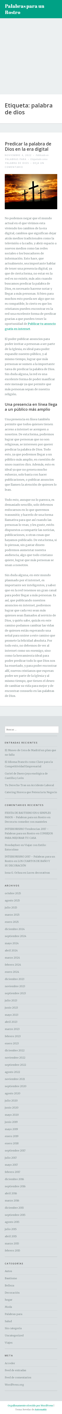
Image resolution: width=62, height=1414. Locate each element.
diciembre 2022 (14, 1050)
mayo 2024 (12, 943)
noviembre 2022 (15, 1057)
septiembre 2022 (15, 1064)
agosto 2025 (12, 900)
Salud (8, 1321)
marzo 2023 (12, 1029)
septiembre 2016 (15, 1186)
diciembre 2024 (15, 929)
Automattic (41, 1409)
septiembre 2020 (15, 1086)
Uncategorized (14, 1335)
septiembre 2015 (15, 1214)
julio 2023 (11, 1000)
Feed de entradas (15, 1370)
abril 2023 (11, 1021)
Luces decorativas (38, 872)
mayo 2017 (11, 1164)
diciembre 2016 (14, 1179)
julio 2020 (11, 1100)
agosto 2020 (12, 1093)
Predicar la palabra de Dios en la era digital (28, 146)
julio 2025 (11, 907)
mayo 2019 (11, 1129)
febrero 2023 (13, 1036)
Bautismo (11, 1278)
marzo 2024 (12, 957)
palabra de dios (17, 162)
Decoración (12, 1292)
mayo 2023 (11, 1014)
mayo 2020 (12, 1114)
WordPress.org (14, 1384)
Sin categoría (13, 1328)
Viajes (9, 1342)
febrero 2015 (12, 1250)
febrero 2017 (12, 1172)
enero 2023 (12, 1043)
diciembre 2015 (14, 1207)
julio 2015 (11, 1229)
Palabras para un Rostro (24, 9)
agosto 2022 (12, 1072)
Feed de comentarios (18, 1377)
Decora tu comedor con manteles (26, 821)
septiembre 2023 (15, 993)
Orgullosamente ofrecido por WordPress (30, 1405)
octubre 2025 (13, 893)
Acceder (10, 1363)
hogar (8, 1299)
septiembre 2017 (15, 1150)
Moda (8, 1306)
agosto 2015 (12, 1221)
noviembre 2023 (15, 986)
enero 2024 (12, 971)
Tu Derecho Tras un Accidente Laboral (29, 785)
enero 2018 (12, 1143)
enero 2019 (11, 1136)
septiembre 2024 (15, 936)
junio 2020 (11, 1107)
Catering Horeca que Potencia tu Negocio (31, 792)
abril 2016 (11, 1193)
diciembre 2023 (14, 979)
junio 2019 (11, 1122)
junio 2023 (11, 1007)
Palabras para (15, 159)
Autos (8, 1271)
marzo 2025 (12, 914)
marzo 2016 (12, 1200)
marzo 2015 (12, 1243)
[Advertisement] (31, 58)
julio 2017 (11, 1157)
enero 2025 (12, 921)
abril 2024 (11, 950)
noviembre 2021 (15, 1079)
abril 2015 (11, 1236)
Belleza (9, 1285)
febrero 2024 (13, 964)
